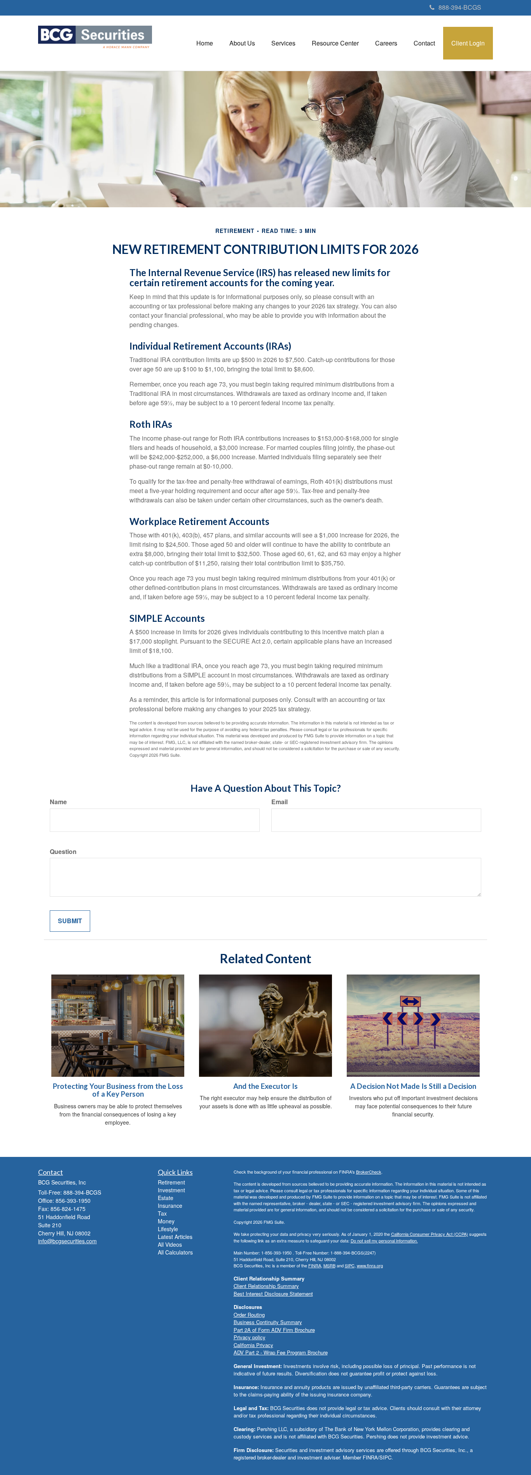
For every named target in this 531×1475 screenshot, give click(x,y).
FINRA (314, 1265)
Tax (162, 1213)
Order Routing (249, 1314)
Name (58, 802)
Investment (171, 1190)
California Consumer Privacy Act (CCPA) (429, 1234)
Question (63, 851)
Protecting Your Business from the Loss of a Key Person (118, 1090)
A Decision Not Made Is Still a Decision (413, 1086)
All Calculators (175, 1252)
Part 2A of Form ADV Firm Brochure (274, 1329)
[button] (242, 43)
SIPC (350, 1265)
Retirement (171, 1182)
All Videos (170, 1244)
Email (279, 802)
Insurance (170, 1205)
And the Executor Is (265, 1086)
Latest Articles (175, 1237)
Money (166, 1221)
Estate (165, 1198)
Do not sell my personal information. (384, 1240)
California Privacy (253, 1345)
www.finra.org (370, 1265)
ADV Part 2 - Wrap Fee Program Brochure (281, 1352)
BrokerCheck (368, 1172)
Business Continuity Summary (268, 1322)
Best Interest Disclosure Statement (273, 1293)
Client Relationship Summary (266, 1286)
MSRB (329, 1265)
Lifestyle (168, 1229)
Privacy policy (250, 1337)
